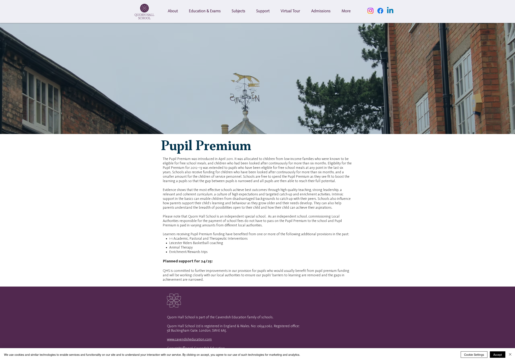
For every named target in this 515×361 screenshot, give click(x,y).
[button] (172, 11)
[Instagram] (370, 11)
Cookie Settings (474, 355)
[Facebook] (380, 11)
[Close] (510, 354)
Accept (497, 355)
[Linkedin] (390, 11)
